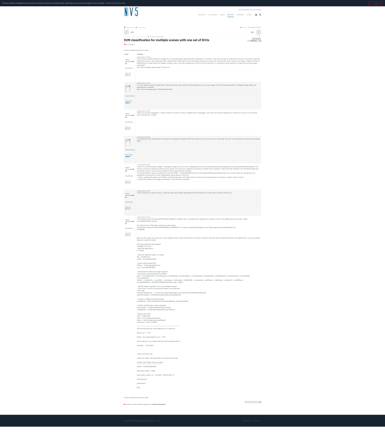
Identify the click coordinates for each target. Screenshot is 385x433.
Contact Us (246, 421)
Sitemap (256, 421)
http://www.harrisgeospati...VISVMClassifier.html (155, 89)
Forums (244, 27)
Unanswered (130, 27)
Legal (158, 421)
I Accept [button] (375, 3)
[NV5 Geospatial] (131, 12)
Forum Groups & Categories (141, 404)
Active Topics (141, 27)
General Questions (158, 404)
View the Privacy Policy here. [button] (115, 3)
